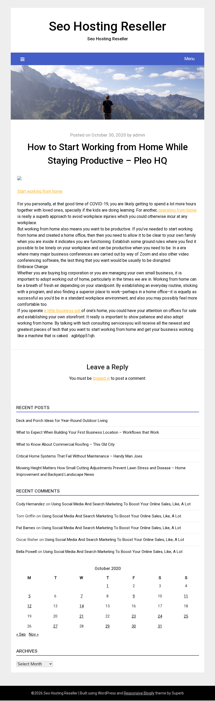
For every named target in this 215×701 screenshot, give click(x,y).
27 (55, 626)
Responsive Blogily (139, 693)
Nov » (34, 634)
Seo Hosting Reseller (107, 26)
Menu (189, 58)
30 (134, 626)
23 (134, 616)
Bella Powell (26, 551)
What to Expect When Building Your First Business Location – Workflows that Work (87, 432)
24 (160, 616)
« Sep (21, 634)
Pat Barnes (25, 527)
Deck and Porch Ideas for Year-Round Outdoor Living (62, 420)
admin (139, 135)
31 (160, 626)
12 (29, 606)
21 (81, 616)
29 (107, 626)
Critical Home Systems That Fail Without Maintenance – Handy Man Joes (79, 456)
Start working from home (39, 191)
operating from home (177, 210)
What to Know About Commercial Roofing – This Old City (65, 444)
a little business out (62, 310)
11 (186, 596)
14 (81, 606)
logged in (101, 378)
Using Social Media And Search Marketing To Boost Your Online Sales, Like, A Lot (121, 504)
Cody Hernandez (30, 504)
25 (186, 616)
